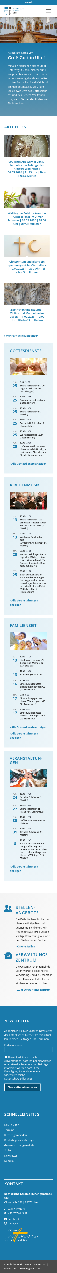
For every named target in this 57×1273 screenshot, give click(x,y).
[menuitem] (29, 2)
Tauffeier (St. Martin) (31, 674)
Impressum (40, 1264)
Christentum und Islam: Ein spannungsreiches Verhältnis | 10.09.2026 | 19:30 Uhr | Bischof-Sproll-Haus (27, 267)
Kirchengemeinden (15, 1135)
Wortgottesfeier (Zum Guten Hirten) (31, 436)
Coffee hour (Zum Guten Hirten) (33, 822)
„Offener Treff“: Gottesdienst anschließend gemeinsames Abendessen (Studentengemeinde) (33, 451)
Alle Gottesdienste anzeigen (29, 463)
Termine (9, 1130)
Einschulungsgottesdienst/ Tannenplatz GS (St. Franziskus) (32, 701)
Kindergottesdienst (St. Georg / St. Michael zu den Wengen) (32, 663)
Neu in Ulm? (11, 1124)
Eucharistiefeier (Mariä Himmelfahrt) (32, 425)
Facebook (13, 1219)
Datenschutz (11, 1268)
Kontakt (9, 1160)
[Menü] (48, 11)
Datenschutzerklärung (17, 1078)
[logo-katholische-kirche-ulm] (23, 11)
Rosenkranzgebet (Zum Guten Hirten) (32, 401)
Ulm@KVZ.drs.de (18, 1212)
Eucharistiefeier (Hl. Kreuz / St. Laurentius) (32, 810)
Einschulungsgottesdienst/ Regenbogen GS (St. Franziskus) (32, 686)
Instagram (14, 1223)
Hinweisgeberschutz (31, 1268)
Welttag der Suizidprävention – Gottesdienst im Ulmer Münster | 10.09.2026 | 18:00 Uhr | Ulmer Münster (27, 218)
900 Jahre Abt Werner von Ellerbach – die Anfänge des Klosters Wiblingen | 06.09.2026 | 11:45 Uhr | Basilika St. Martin (27, 168)
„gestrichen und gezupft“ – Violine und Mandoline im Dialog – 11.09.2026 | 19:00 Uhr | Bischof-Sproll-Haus (27, 315)
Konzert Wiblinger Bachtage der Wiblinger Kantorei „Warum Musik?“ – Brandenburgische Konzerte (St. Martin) (33, 560)
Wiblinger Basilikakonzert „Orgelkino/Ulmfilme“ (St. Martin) (33, 541)
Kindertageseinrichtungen (19, 1140)
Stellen (8, 1150)
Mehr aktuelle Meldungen (22, 335)
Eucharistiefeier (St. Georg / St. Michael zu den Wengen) (32, 388)
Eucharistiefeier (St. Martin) (30, 413)
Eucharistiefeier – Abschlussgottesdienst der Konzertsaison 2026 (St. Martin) (33, 524)
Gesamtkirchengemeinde (19, 1145)
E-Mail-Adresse (14, 1045)
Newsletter (10, 1155)
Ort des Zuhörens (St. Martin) (31, 799)
